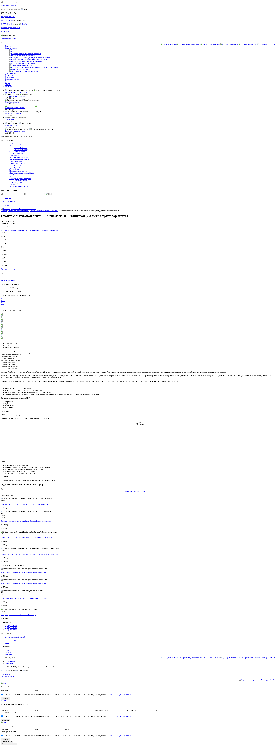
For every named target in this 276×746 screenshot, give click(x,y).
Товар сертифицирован (9, 280)
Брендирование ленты (9, 269)
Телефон (36, 690)
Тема (96, 710)
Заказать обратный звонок (10, 28)
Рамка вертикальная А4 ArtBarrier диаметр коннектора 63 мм (23, 572)
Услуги (12, 184)
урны (7, 643)
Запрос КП (5, 31)
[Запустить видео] (2, 488)
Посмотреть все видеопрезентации (138, 491)
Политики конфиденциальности (119, 695)
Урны (11, 177)
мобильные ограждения (9, 5)
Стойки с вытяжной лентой (15, 96)
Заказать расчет (7, 742)
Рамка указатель (11, 125)
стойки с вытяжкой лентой (15, 637)
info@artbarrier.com (8, 17)
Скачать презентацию (9, 744)
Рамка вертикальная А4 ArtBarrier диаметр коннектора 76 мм (23, 583)
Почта (67, 730)
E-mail (67, 710)
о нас (7, 650)
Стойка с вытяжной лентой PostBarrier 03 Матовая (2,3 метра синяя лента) (28, 537)
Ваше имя (4, 690)
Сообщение (133, 710)
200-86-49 (7, 20)
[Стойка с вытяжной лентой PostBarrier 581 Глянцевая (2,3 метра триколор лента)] (31, 230)
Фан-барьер (9, 119)
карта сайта (9, 663)
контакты (8, 654)
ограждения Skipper (12, 641)
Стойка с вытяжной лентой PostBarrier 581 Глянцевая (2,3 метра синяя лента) (29, 554)
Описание (9, 345)
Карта (140, 422)
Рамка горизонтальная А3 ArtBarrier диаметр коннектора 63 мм (24, 598)
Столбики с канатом (12, 102)
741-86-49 (7, 24)
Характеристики (11, 343)
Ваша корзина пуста (8, 39)
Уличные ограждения (17, 161)
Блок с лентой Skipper (13, 113)
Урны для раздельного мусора (16, 131)
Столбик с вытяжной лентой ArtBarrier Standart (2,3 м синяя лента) (25, 504)
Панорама (140, 424)
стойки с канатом (11, 639)
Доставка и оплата (12, 347)
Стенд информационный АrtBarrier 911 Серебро (18, 615)
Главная (4, 211)
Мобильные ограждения (18, 144)
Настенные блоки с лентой (15, 108)
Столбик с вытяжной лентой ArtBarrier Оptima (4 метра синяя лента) (26, 521)
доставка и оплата (11, 661)
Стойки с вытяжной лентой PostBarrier (44, 211)
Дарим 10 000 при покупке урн (16, 92)
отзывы (8, 652)
